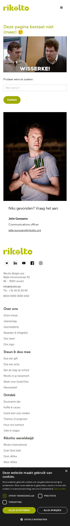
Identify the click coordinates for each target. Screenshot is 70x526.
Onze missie (11, 315)
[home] (16, 8)
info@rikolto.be (12, 286)
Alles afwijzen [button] (52, 510)
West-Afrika (10, 462)
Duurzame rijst (12, 401)
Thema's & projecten (15, 419)
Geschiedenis (11, 327)
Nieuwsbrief (10, 387)
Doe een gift (11, 358)
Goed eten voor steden (17, 413)
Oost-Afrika (10, 456)
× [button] (66, 471)
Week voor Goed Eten (16, 381)
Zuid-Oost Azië (12, 450)
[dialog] (35, 496)
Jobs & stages (12, 430)
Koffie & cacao (12, 407)
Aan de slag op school (16, 370)
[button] (61, 8)
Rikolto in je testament (16, 376)
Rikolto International (15, 444)
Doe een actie (11, 364)
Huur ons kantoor (14, 424)
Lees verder (60, 488)
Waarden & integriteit (16, 332)
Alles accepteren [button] (19, 510)
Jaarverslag (10, 321)
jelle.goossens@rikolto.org (24, 230)
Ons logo (9, 344)
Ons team (9, 338)
